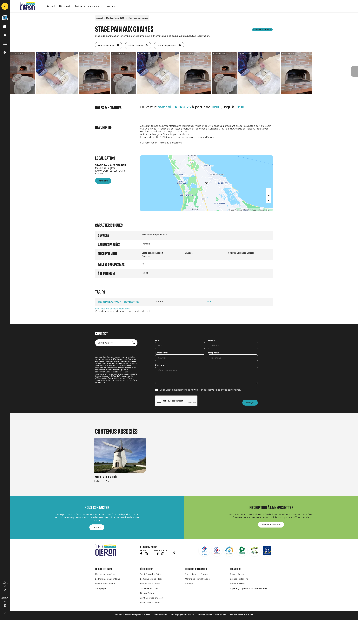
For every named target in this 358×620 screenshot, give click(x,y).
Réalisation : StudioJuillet (241, 615)
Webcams (112, 6)
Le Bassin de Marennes (196, 569)
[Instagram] (5, 590)
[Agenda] (5, 17)
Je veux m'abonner (271, 524)
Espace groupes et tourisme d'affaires (248, 588)
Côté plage (100, 588)
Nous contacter (205, 615)
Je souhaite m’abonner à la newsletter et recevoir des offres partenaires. (200, 390)
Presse (147, 615)
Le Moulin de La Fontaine (107, 579)
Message (159, 365)
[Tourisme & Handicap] (267, 550)
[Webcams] (5, 27)
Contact (97, 527)
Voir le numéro (105, 343)
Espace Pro (235, 569)
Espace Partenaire (239, 579)
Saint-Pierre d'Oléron (150, 588)
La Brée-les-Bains (103, 569)
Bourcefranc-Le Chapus (196, 574)
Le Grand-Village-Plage (151, 579)
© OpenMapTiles (235, 210)
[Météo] (5, 35)
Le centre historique (105, 584)
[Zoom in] (268, 190)
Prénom (212, 340)
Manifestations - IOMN (115, 18)
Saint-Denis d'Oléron (150, 603)
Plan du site (220, 615)
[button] (13, 71)
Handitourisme (237, 584)
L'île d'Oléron (146, 569)
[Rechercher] (4, 6)
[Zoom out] (268, 195)
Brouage (189, 584)
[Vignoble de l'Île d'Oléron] (242, 550)
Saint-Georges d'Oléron (151, 598)
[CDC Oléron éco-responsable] (254, 550)
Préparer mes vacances (89, 6)
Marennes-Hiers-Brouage (197, 579)
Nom (157, 340)
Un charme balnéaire (105, 574)
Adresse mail (162, 353)
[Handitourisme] (5, 52)
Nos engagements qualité (182, 615)
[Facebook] (5, 586)
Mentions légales (133, 615)
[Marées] (5, 44)
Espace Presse (237, 574)
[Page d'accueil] (27, 6)
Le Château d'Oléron (150, 584)
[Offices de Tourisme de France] (204, 550)
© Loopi (269, 210)
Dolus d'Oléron (147, 593)
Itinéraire (103, 181)
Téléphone (213, 353)
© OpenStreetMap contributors (254, 210)
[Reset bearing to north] (268, 200)
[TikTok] (5, 613)
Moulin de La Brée (106, 477)
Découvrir (65, 6)
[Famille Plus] (229, 550)
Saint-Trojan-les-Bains (150, 574)
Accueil (50, 6)
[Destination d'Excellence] (216, 550)
